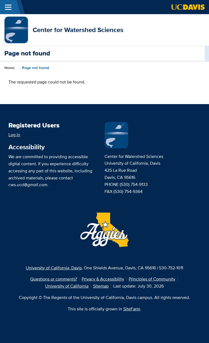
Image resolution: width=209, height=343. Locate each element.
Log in (14, 135)
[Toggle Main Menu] (8, 7)
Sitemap (101, 286)
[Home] (16, 29)
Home (9, 67)
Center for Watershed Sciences (78, 30)
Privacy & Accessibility (103, 279)
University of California (66, 286)
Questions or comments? (53, 279)
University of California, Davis (54, 268)
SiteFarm (131, 309)
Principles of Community (152, 279)
